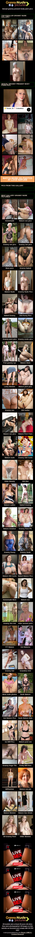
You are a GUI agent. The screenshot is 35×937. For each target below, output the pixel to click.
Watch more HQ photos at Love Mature (17, 179)
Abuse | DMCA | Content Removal (21, 933)
